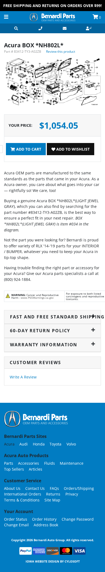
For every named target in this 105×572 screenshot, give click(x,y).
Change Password (78, 519)
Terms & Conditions (22, 500)
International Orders (22, 494)
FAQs (54, 488)
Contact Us (35, 488)
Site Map (52, 500)
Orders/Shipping (79, 488)
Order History (44, 519)
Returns (53, 494)
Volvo (71, 444)
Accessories (28, 463)
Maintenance (71, 463)
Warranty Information (43, 345)
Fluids (49, 463)
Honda (39, 444)
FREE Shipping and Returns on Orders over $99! (52, 5)
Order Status (15, 519)
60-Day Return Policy (40, 331)
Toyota (55, 444)
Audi (23, 444)
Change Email (16, 524)
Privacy (71, 494)
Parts (8, 463)
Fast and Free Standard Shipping (52, 317)
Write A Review (23, 377)
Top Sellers (14, 469)
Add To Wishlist (72, 149)
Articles (35, 469)
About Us (12, 488)
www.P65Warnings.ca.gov (37, 298)
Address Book (46, 524)
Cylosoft (72, 561)
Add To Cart (28, 149)
